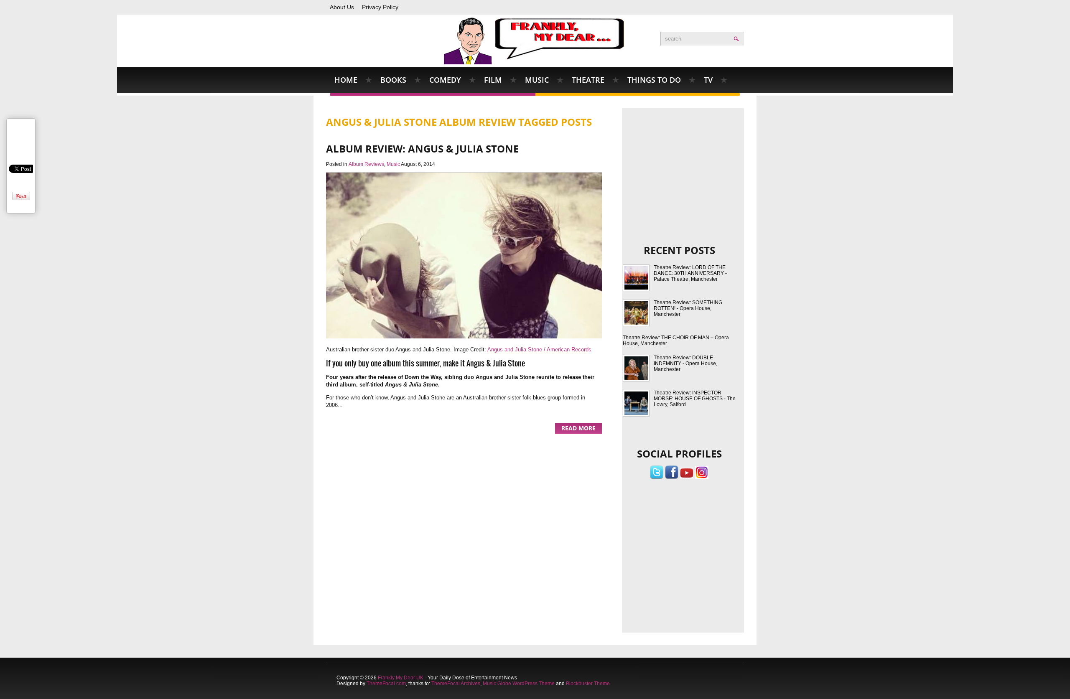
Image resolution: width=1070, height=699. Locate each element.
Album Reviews (366, 164)
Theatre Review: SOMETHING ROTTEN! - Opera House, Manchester (688, 308)
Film (493, 80)
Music (537, 80)
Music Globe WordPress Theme (519, 683)
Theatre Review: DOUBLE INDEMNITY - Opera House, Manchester (685, 363)
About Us (342, 7)
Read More (578, 428)
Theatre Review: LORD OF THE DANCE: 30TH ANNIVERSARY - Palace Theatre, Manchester (690, 273)
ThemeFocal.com (386, 683)
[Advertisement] (683, 164)
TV (708, 80)
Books (393, 80)
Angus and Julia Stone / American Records (539, 349)
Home (345, 80)
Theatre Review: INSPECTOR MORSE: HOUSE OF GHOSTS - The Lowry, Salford (695, 398)
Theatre (588, 80)
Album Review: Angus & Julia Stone (422, 148)
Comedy (445, 80)
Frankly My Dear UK (400, 678)
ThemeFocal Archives (455, 683)
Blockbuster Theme (588, 683)
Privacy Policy (380, 7)
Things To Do (654, 80)
